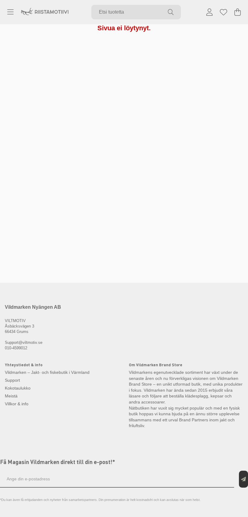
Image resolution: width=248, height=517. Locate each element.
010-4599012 (16, 348)
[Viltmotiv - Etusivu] (45, 12)
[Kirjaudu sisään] (209, 12)
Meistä (11, 396)
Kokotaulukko (18, 388)
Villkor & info (16, 403)
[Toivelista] (223, 12)
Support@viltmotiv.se (23, 342)
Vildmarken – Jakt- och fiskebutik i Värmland (47, 372)
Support (12, 380)
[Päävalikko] (10, 12)
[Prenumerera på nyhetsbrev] (243, 479)
